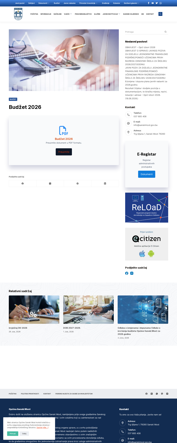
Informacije (46, 14)
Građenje (105, 3)
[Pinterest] (77, 183)
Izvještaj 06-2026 (18, 328)
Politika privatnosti (30, 394)
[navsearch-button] (160, 14)
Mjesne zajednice (131, 14)
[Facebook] (148, 3)
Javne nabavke (70, 3)
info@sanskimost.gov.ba (145, 125)
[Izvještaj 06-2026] (34, 309)
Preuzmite (63, 152)
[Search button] (165, 31)
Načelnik (58, 14)
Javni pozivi (19, 3)
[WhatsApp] (157, 394)
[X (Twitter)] (50, 183)
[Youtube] (152, 3)
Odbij (24, 434)
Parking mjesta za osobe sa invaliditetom (74, 394)
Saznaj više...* (43, 427)
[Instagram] (131, 273)
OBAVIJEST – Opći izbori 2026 (140, 47)
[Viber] (162, 394)
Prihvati (13, 434)
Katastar (116, 3)
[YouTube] (167, 394)
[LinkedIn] (105, 183)
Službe (97, 14)
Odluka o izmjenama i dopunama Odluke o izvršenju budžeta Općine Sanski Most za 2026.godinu (139, 331)
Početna (34, 14)
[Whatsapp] (161, 3)
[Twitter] (156, 3)
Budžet (57, 3)
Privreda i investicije (87, 3)
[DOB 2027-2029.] (88, 309)
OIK (142, 14)
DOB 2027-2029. (72, 328)
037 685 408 (140, 116)
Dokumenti (42, 3)
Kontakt (150, 14)
